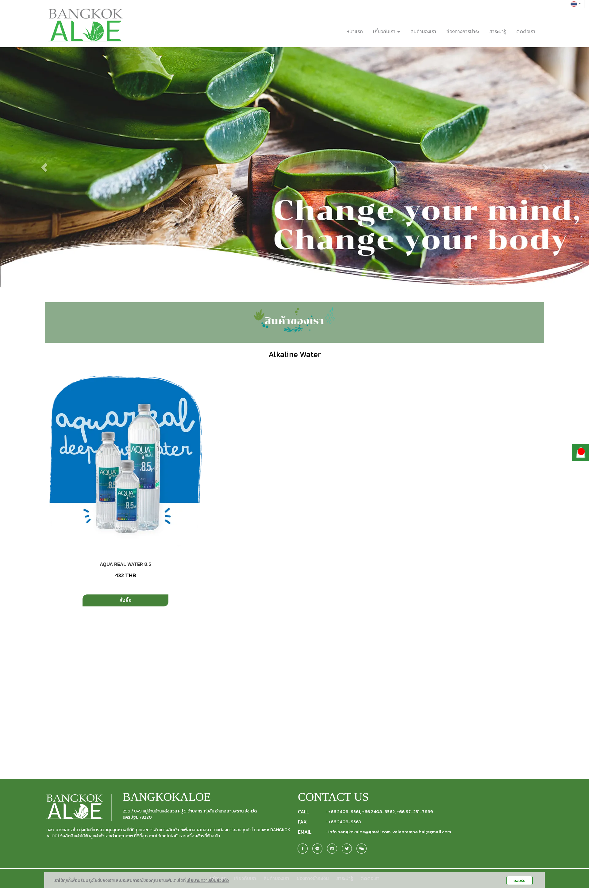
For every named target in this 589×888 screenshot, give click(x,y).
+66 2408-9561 (344, 811)
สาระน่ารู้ (497, 31)
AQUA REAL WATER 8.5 (125, 564)
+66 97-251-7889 (415, 811)
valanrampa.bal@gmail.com (421, 831)
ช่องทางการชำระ (462, 31)
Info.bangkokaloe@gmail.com (359, 831)
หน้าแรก (354, 31)
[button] (44, 167)
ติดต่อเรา (525, 31)
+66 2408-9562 (378, 811)
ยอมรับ (519, 880)
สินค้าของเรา (423, 31)
